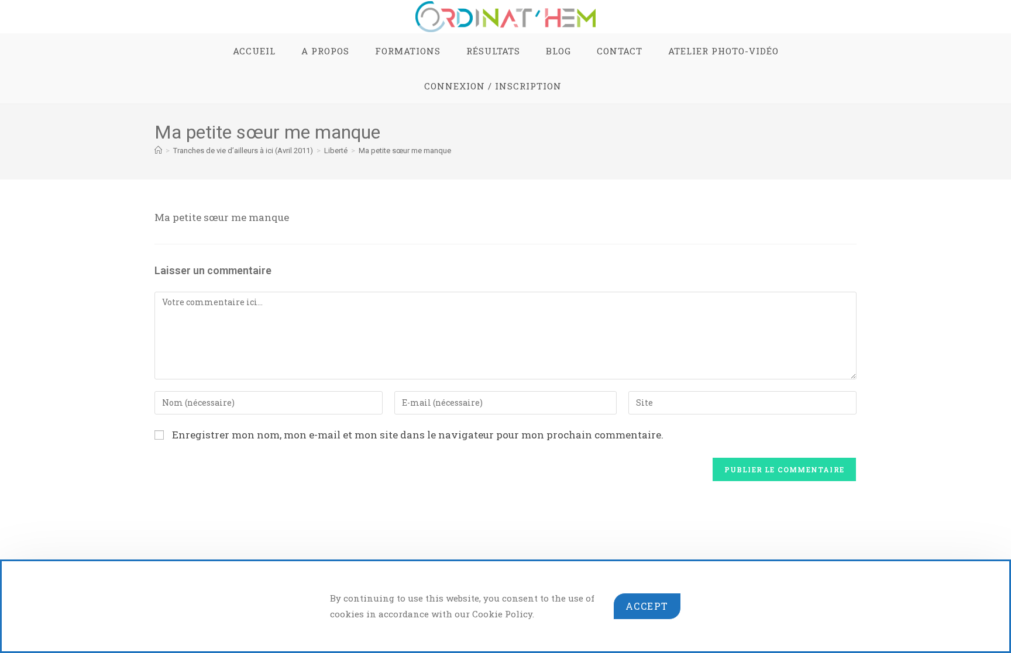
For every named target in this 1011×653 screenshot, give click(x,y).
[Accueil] (158, 150)
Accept (647, 606)
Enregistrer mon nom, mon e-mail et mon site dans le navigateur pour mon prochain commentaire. (417, 434)
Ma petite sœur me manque (405, 150)
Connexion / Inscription (493, 86)
